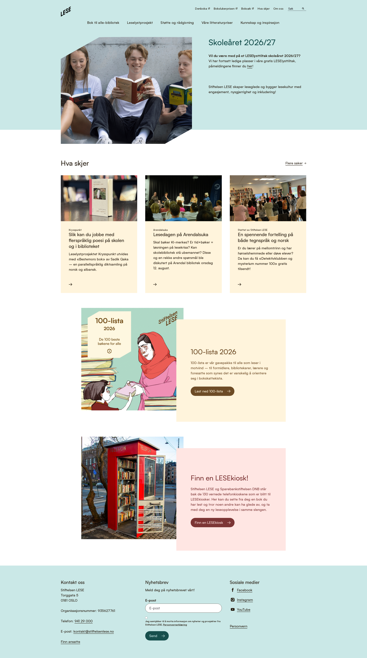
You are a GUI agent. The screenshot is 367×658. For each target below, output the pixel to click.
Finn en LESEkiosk (209, 522)
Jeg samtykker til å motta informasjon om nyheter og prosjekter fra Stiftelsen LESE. (182, 623)
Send (153, 636)
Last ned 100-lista (209, 391)
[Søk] (303, 9)
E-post (150, 600)
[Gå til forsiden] (65, 11)
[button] (278, 8)
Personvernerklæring (175, 624)
